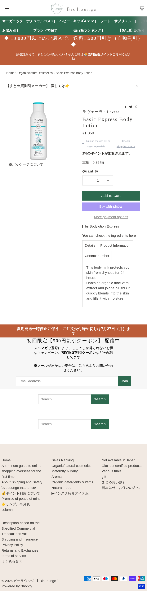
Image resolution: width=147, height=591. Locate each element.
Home (10, 73)
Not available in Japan (119, 460)
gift (104, 477)
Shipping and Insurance (20, 539)
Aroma (56, 477)
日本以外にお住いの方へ (121, 488)
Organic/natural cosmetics (35, 73)
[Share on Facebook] (126, 107)
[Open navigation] (7, 8)
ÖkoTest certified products (121, 466)
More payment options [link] (111, 217)
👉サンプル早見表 (16, 504)
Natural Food (61, 488)
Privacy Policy (12, 545)
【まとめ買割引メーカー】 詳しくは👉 (38, 86)
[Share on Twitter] (131, 107)
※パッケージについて (26, 164)
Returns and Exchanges (20, 550)
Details (90, 245)
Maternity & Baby (64, 471)
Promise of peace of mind (21, 499)
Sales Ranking (62, 460)
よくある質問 (12, 561)
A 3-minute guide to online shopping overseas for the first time (21, 471)
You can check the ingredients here (109, 235)
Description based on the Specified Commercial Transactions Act (21, 528)
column (7, 510)
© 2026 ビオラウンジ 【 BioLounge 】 (31, 581)
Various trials (111, 471)
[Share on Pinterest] (136, 107)
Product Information (115, 245)
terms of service (14, 556)
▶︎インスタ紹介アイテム (70, 493)
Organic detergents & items (72, 482)
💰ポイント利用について (21, 493)
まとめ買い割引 (114, 482)
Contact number (97, 256)
